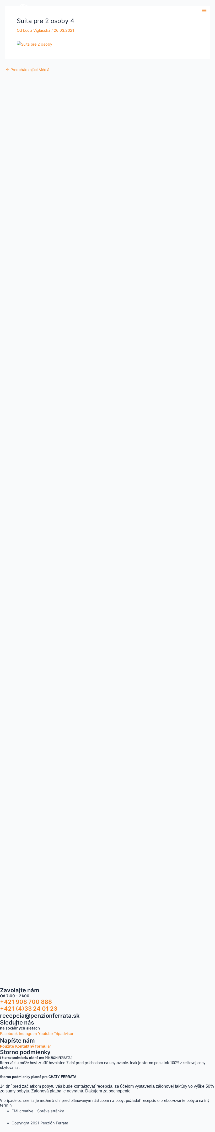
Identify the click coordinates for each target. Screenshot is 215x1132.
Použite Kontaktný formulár (25, 1046)
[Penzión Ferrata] (21, 10)
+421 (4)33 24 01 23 (28, 1008)
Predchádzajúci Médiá (27, 70)
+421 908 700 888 (26, 1001)
